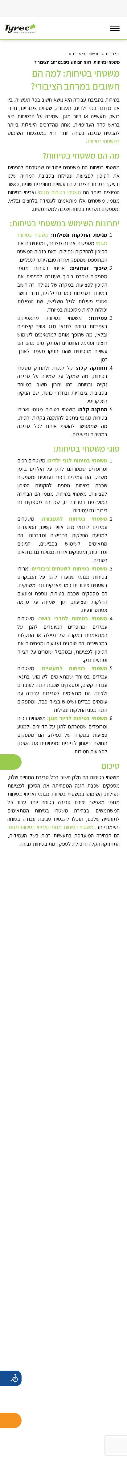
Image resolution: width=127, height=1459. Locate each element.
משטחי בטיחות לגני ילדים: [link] (77, 460)
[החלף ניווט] (114, 28)
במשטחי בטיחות (103, 141)
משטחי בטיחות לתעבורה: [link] (73, 518)
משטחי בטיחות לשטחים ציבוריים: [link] (68, 568)
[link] (77, 8)
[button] (10, 8)
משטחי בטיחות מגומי (59, 192)
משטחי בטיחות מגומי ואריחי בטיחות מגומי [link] (50, 827)
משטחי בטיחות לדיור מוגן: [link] (76, 718)
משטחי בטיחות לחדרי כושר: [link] (72, 618)
